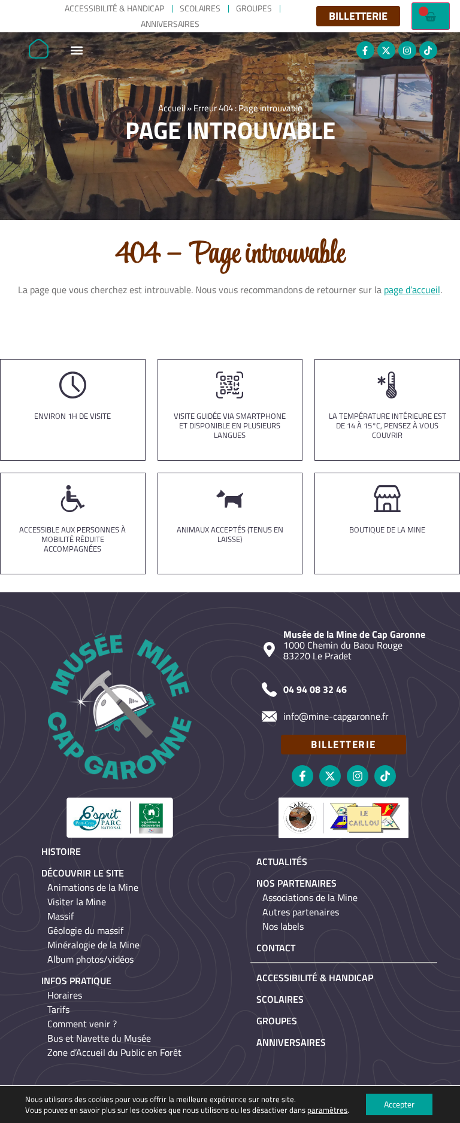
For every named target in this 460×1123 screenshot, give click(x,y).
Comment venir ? (82, 1024)
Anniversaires (170, 23)
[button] (76, 50)
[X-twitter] (386, 50)
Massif (60, 916)
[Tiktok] (428, 50)
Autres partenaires (300, 912)
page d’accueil (412, 289)
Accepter (399, 1104)
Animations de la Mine (92, 887)
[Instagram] (407, 50)
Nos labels (283, 926)
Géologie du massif (85, 930)
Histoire (61, 851)
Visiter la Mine (76, 901)
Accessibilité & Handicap (114, 8)
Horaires (64, 995)
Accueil (171, 108)
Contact (275, 948)
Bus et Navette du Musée (99, 1038)
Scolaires (200, 8)
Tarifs (58, 1009)
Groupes (254, 8)
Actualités (281, 861)
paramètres (327, 1109)
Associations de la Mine (310, 897)
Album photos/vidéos (90, 959)
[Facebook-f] (365, 50)
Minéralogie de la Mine (93, 945)
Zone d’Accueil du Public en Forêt (114, 1052)
